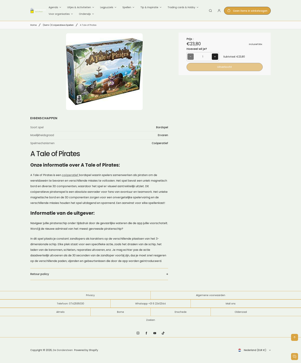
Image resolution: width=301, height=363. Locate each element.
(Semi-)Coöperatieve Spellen (58, 25)
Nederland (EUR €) (255, 350)
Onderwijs (85, 14)
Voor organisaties (59, 14)
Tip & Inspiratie (149, 7)
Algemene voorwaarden (210, 295)
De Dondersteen (63, 350)
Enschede (181, 312)
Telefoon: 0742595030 (70, 303)
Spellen (126, 7)
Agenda (53, 7)
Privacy (90, 295)
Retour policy (39, 274)
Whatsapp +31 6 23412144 (150, 303)
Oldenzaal (241, 312)
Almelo (60, 312)
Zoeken (150, 320)
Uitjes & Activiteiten (79, 7)
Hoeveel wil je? (197, 49)
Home (33, 25)
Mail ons (231, 303)
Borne (120, 312)
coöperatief (70, 175)
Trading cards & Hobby (181, 7)
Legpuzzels (106, 7)
